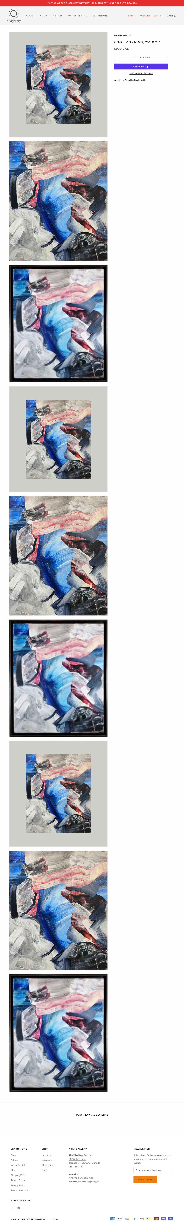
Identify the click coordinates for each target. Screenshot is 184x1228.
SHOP (43, 15)
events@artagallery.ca (87, 1181)
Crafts (45, 1170)
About (14, 1155)
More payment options (141, 73)
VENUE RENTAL (77, 15)
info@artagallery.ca (83, 1177)
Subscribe (145, 1179)
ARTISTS (58, 15)
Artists (14, 1160)
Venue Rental (18, 1165)
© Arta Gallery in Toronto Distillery (34, 1219)
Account (145, 16)
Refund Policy (18, 1180)
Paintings (46, 1155)
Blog (13, 1170)
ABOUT (30, 15)
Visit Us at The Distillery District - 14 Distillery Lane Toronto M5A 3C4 (92, 3)
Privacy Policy (18, 1185)
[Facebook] (12, 1208)
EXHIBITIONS (100, 15)
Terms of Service (19, 1190)
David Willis (122, 35)
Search (158, 16)
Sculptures (47, 1160)
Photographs (48, 1165)
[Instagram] (18, 1208)
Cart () (172, 15)
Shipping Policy (19, 1175)
